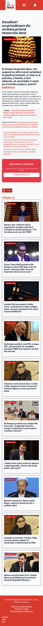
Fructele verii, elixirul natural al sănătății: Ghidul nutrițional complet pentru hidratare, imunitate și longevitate (19, 151)
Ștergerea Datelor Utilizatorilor (21, 611)
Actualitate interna (10, 39)
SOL (3, 622)
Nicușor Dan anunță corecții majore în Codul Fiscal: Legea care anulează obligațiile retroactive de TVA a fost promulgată (21, 135)
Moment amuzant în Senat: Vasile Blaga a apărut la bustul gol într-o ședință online (19, 503)
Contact (5, 617)
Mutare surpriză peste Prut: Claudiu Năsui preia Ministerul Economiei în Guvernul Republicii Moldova (20, 577)
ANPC (4, 619)
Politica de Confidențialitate (21, 607)
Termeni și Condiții (21, 609)
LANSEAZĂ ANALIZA (21, 175)
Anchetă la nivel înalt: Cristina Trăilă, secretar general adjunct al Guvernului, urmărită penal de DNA (20, 540)
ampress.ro (8, 87)
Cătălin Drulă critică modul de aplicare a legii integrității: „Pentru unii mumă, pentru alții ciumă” (21, 465)
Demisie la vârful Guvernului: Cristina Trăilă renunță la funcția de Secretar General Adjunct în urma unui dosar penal (21, 387)
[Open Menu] (24, 5)
